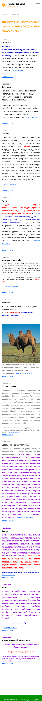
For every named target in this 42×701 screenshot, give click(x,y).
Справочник (14, 15)
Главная (4, 15)
